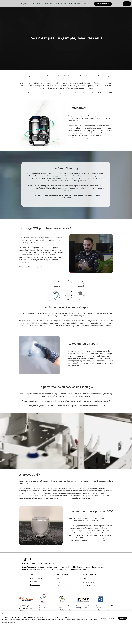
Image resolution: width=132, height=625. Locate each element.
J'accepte (123, 618)
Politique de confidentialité (10, 623)
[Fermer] (130, 613)
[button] (36, 3)
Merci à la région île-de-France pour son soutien (26, 608)
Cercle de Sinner (79, 176)
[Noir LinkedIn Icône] (3, 611)
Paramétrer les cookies (108, 618)
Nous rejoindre (89, 585)
